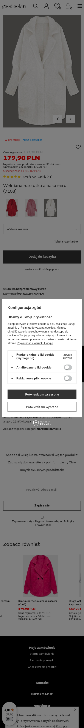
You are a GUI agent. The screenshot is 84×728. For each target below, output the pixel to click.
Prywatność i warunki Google (35, 343)
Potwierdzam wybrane (42, 407)
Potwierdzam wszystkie (42, 394)
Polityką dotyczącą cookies (37, 327)
